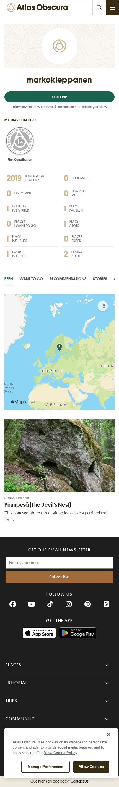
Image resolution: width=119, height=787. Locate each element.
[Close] (109, 734)
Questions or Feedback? (59, 781)
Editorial (17, 683)
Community (20, 719)
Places (14, 665)
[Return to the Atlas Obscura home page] (38, 7)
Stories (100, 279)
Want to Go (31, 279)
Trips (11, 701)
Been (8, 279)
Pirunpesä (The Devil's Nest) (37, 505)
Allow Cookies (91, 767)
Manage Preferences (45, 767)
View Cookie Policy (60, 753)
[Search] (99, 7)
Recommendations (68, 279)
